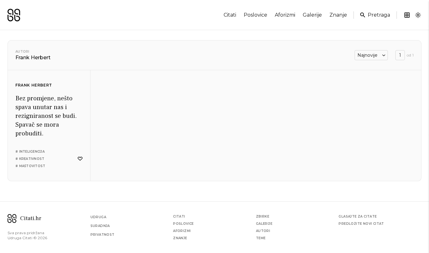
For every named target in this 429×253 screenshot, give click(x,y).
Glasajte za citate (358, 216)
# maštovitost (30, 166)
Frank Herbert (33, 85)
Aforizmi (182, 231)
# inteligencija (30, 152)
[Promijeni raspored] (407, 15)
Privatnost (102, 235)
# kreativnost (29, 159)
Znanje (180, 238)
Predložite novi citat (361, 224)
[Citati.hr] (14, 15)
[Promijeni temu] (418, 15)
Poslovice (183, 224)
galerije (312, 15)
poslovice (255, 15)
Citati (179, 216)
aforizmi (285, 15)
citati (230, 15)
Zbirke (262, 216)
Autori (22, 52)
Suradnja (100, 226)
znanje (338, 15)
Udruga (98, 217)
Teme (261, 238)
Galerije (264, 224)
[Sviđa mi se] (80, 159)
